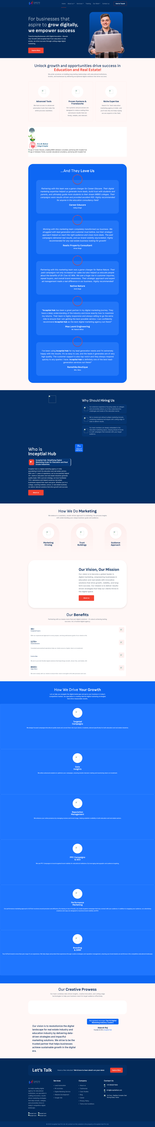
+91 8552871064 (112, 1085)
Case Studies (84, 1091)
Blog (81, 1094)
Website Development (62, 1094)
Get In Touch (120, 3)
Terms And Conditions (87, 1104)
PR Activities (59, 1088)
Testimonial (83, 1088)
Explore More (36, 50)
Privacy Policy (84, 1101)
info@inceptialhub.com (114, 1090)
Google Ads (58, 1098)
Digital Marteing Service (62, 1091)
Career (82, 1098)
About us (36, 492)
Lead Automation (60, 1085)
